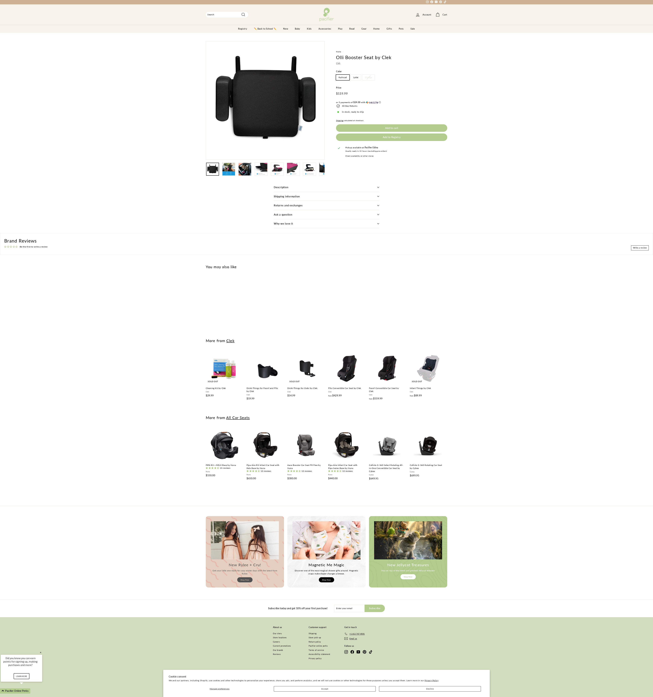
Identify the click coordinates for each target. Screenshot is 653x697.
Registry (242, 28)
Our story (277, 633)
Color (339, 71)
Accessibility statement (319, 654)
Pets (401, 28)
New (285, 28)
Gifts (389, 28)
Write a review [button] (640, 247)
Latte (355, 77)
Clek (338, 63)
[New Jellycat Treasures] (408, 540)
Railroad (343, 77)
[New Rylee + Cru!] (245, 540)
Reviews (277, 654)
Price (338, 87)
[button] (391, 102)
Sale (413, 28)
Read (352, 28)
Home (376, 28)
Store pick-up (315, 637)
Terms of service (316, 650)
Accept (324, 688)
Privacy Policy (431, 680)
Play (340, 28)
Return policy (315, 642)
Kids (309, 28)
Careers (276, 642)
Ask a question (283, 214)
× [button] (40, 652)
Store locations (280, 637)
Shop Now (244, 580)
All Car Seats (238, 417)
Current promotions (282, 646)
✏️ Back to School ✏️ (265, 28)
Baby (297, 28)
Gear (364, 28)
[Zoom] (265, 100)
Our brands (278, 650)
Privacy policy (315, 658)
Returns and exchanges (288, 205)
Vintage (368, 77)
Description (281, 187)
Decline (430, 688)
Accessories (325, 28)
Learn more (21, 676)
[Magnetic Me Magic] (326, 540)
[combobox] (227, 14)
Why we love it (283, 223)
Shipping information (287, 196)
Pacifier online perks (318, 646)
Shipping (339, 120)
